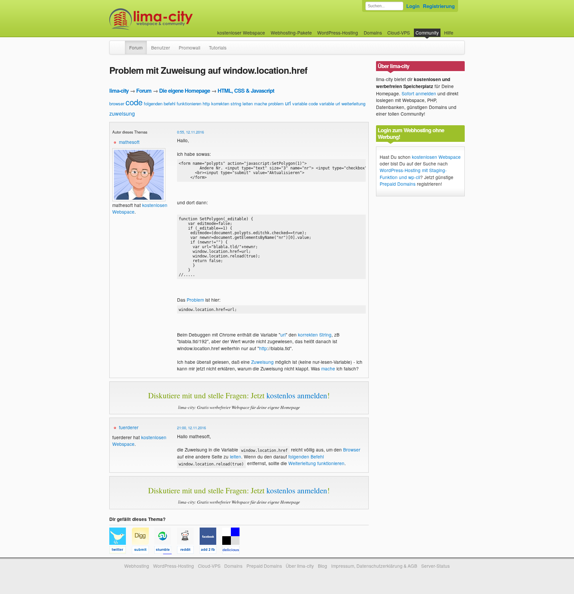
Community (427, 32)
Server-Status (435, 565)
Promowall (189, 47)
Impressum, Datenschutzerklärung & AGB (374, 565)
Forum (136, 47)
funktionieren (189, 103)
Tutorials (218, 47)
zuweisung (122, 113)
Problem (195, 299)
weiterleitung (353, 103)
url (288, 103)
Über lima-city (300, 565)
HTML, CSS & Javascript (246, 90)
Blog (322, 565)
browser (116, 103)
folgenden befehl (159, 103)
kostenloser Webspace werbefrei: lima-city (175, 19)
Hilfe (448, 32)
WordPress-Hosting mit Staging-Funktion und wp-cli (413, 173)
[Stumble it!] (165, 550)
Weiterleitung (302, 463)
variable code (305, 103)
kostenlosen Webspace (436, 156)
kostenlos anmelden (296, 395)
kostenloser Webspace (241, 32)
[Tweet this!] (120, 550)
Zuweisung (262, 361)
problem (276, 103)
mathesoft (129, 142)
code (134, 102)
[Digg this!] (143, 550)
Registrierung (439, 6)
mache (260, 103)
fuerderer (129, 427)
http (206, 103)
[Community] (120, 44)
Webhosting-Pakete (291, 32)
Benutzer (160, 47)
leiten (247, 103)
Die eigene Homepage (184, 90)
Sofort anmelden (419, 93)
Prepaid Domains (398, 183)
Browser (351, 449)
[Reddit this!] (188, 550)
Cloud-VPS (398, 32)
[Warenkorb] (458, 29)
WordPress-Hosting (337, 32)
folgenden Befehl (306, 456)
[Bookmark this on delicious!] (232, 550)
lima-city (119, 90)
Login (413, 6)
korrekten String (315, 334)
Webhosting (136, 565)
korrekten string (226, 103)
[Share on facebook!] (211, 550)
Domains (373, 32)
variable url (329, 103)
